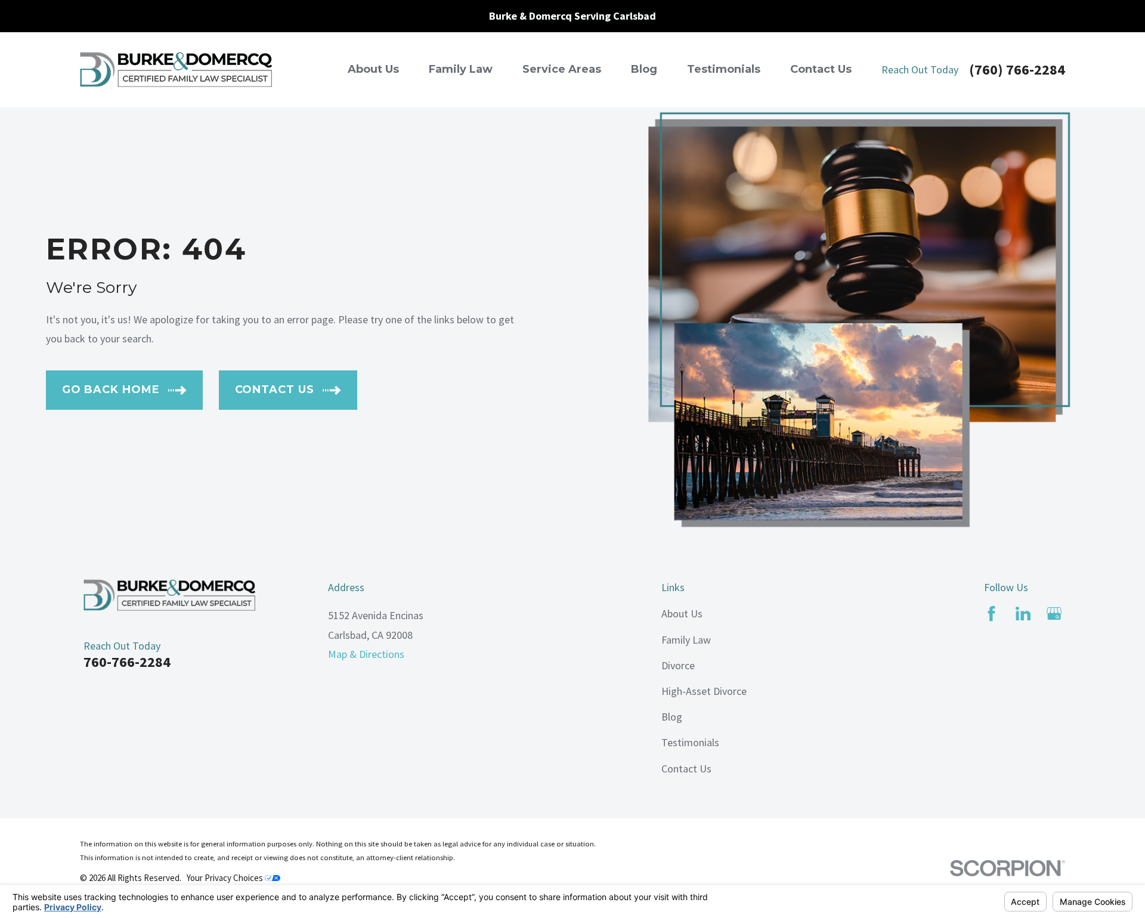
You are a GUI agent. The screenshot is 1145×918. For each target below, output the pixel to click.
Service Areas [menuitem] (561, 69)
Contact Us (686, 768)
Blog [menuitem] (644, 69)
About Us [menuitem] (373, 69)
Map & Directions (366, 654)
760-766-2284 (127, 662)
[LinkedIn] (1023, 613)
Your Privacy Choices (226, 877)
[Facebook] (991, 613)
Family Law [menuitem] (461, 69)
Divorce (678, 665)
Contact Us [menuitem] (821, 69)
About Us (682, 613)
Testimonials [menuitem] (723, 69)
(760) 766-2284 (1017, 70)
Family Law (686, 640)
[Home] (176, 69)
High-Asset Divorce (704, 691)
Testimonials (690, 742)
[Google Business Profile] (1054, 613)
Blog (671, 717)
